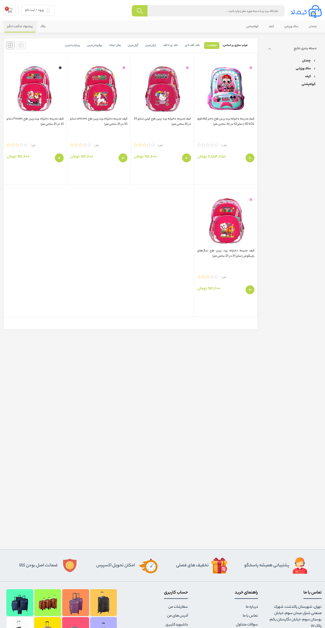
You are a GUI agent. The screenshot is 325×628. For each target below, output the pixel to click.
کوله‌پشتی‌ (252, 26)
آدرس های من (177, 616)
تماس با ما (250, 616)
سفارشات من (178, 607)
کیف (271, 26)
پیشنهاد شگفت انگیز (20, 26)
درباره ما (252, 607)
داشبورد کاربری (177, 625)
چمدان (313, 26)
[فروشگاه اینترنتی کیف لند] (306, 11)
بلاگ (43, 26)
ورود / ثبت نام (34, 10)
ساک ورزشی (291, 26)
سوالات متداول (247, 625)
